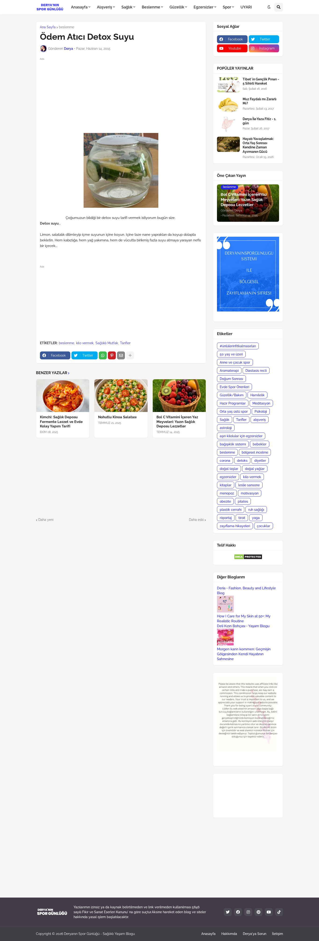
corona (225, 460)
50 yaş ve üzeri (231, 354)
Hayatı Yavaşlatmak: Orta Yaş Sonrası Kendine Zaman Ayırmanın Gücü (258, 145)
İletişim (277, 934)
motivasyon (250, 493)
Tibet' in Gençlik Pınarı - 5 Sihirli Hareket (261, 81)
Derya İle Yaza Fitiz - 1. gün (259, 121)
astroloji (226, 428)
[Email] (121, 355)
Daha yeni (45, 520)
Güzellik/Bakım (232, 395)
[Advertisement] (125, 94)
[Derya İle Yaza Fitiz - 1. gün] (228, 124)
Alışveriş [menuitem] (104, 7)
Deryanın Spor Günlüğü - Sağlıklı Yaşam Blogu (99, 934)
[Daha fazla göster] (130, 355)
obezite (225, 501)
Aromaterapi (229, 370)
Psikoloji (261, 411)
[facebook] (238, 912)
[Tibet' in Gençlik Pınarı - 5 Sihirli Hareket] (228, 84)
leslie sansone (249, 485)
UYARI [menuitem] (246, 7)
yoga (256, 518)
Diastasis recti (256, 370)
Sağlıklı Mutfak (107, 343)
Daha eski (196, 520)
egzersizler (228, 477)
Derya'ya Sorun (254, 934)
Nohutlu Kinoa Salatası (117, 417)
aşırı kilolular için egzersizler (241, 436)
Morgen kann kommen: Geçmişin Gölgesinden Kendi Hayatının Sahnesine (244, 654)
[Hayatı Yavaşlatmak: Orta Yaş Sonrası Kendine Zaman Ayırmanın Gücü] (228, 144)
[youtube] (269, 912)
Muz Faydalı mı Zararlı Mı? (259, 101)
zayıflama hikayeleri (235, 526)
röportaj (226, 518)
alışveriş (259, 420)
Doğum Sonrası (231, 379)
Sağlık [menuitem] (126, 7)
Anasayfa (208, 934)
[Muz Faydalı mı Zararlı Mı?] (228, 104)
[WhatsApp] (103, 355)
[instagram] (248, 912)
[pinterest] (258, 912)
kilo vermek (84, 343)
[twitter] (228, 912)
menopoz (227, 493)
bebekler (259, 444)
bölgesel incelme (255, 452)
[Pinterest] (112, 355)
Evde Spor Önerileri (234, 387)
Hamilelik (257, 395)
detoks (242, 460)
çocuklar (263, 526)
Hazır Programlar (233, 403)
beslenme (66, 27)
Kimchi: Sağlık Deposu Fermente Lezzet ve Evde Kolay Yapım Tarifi (61, 421)
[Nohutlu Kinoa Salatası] (120, 395)
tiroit (241, 518)
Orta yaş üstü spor (234, 411)
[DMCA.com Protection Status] (248, 558)
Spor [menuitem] (227, 7)
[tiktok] (279, 912)
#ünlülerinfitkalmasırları (238, 346)
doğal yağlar (255, 469)
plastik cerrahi (230, 510)
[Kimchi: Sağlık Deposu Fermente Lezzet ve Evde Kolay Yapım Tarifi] (62, 395)
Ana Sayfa (48, 27)
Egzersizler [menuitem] (203, 7)
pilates (243, 501)
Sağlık (224, 420)
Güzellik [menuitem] (177, 7)
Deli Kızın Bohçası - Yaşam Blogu (243, 626)
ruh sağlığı (256, 510)
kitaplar (225, 485)
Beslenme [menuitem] (151, 7)
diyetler (260, 460)
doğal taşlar (229, 469)
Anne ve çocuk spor (235, 362)
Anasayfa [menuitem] (79, 7)
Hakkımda (229, 934)
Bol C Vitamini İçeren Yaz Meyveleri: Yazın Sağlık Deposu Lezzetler (177, 421)
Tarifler (125, 343)
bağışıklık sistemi (233, 444)
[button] (269, 7)
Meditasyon (261, 403)
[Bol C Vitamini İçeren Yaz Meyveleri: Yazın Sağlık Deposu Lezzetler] (179, 395)
